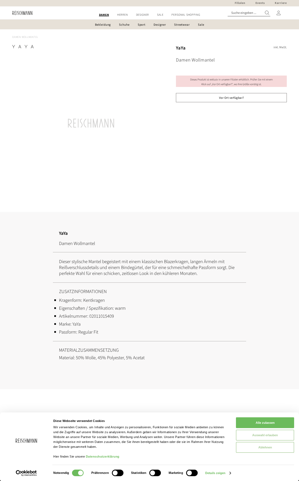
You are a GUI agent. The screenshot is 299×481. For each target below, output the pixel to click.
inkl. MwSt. (280, 47)
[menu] (149, 15)
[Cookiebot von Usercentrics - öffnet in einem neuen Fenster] (26, 473)
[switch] (117, 473)
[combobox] (249, 13)
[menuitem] (104, 15)
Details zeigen (215, 473)
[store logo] (21, 13)
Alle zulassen (265, 422)
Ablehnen (265, 447)
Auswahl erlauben (265, 435)
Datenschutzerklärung (102, 456)
